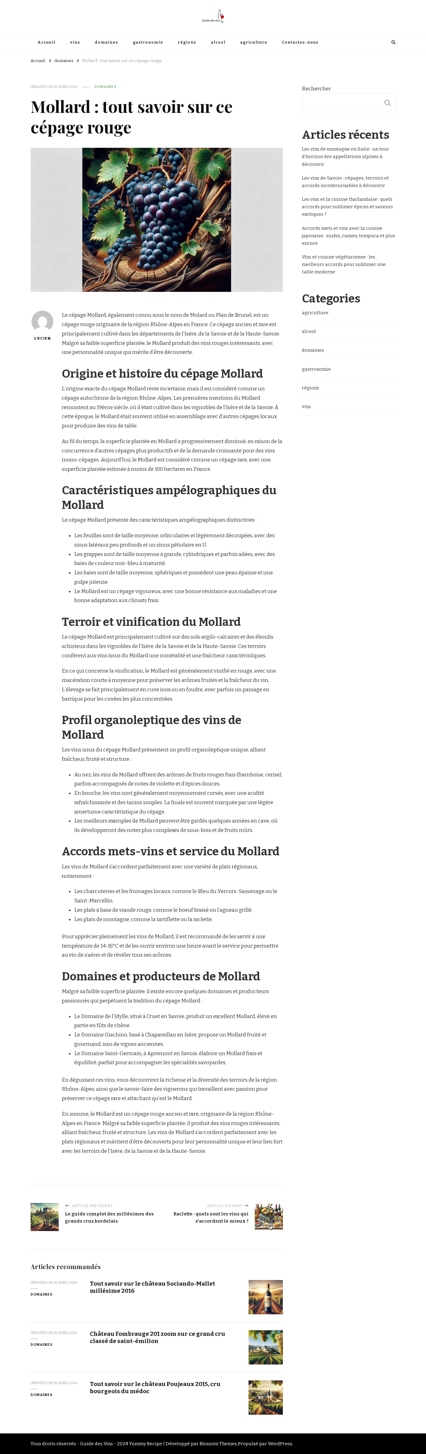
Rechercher (316, 88)
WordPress (280, 1444)
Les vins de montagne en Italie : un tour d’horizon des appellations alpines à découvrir (345, 156)
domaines (106, 42)
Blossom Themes (218, 1444)
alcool (218, 42)
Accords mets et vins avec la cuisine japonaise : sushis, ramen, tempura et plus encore (348, 235)
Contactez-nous (300, 42)
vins (75, 42)
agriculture (253, 42)
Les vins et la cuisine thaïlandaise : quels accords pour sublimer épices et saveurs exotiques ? (347, 206)
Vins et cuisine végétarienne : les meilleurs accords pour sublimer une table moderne (344, 264)
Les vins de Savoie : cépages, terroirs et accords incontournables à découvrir (345, 181)
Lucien (42, 338)
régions (187, 42)
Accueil (46, 42)
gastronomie (148, 42)
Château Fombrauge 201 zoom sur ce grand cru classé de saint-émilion (157, 1337)
